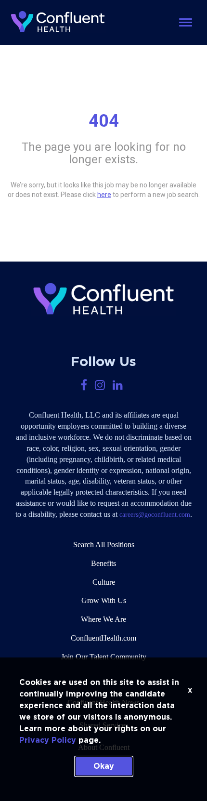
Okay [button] (103, 766)
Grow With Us (103, 600)
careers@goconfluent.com (154, 514)
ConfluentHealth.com (103, 638)
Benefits (103, 563)
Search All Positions (103, 544)
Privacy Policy (47, 740)
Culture (103, 582)
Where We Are (103, 619)
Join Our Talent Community (103, 657)
